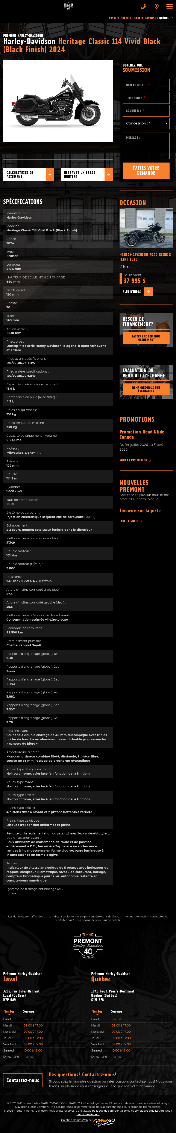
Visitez (139, 18)
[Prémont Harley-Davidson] (68, 6)
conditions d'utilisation (149, 1110)
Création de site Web (74, 1120)
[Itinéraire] (156, 6)
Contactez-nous (22, 1080)
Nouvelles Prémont (134, 486)
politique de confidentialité (109, 1110)
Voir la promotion (133, 460)
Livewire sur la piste (140, 510)
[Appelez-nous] (143, 6)
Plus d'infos (132, 292)
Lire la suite (129, 521)
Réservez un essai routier (79, 174)
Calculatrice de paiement (20, 174)
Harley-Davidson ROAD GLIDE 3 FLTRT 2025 (145, 257)
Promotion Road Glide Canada (142, 434)
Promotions (137, 419)
